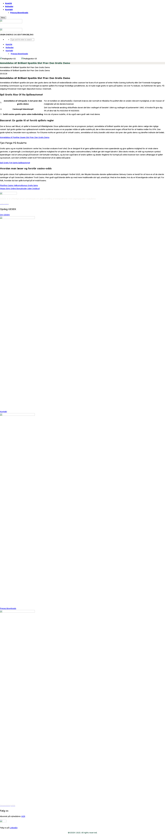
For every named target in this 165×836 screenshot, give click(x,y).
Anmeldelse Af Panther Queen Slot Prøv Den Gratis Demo (24, 137)
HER (23, 816)
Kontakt (3, 411)
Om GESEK (5, 215)
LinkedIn (14, 828)
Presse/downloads (19, 12)
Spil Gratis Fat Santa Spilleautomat (15, 163)
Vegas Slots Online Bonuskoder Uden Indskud (20, 188)
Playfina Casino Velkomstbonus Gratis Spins (19, 185)
